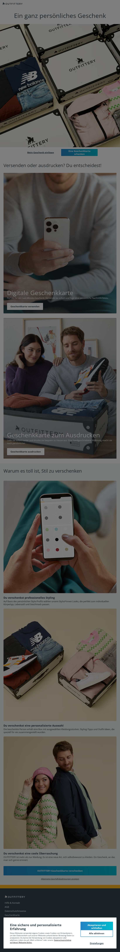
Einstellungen (97, 943)
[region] (60, 933)
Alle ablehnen (96, 933)
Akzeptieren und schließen (97, 926)
